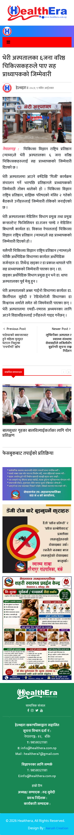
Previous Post (15, 337)
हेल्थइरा (21, 88)
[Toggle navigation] (6, 42)
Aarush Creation (57, 828)
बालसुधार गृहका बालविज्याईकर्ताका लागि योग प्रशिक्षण (36, 433)
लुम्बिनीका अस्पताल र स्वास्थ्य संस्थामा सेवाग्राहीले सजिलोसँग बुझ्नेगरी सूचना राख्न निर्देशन (59, 343)
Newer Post (60, 329)
